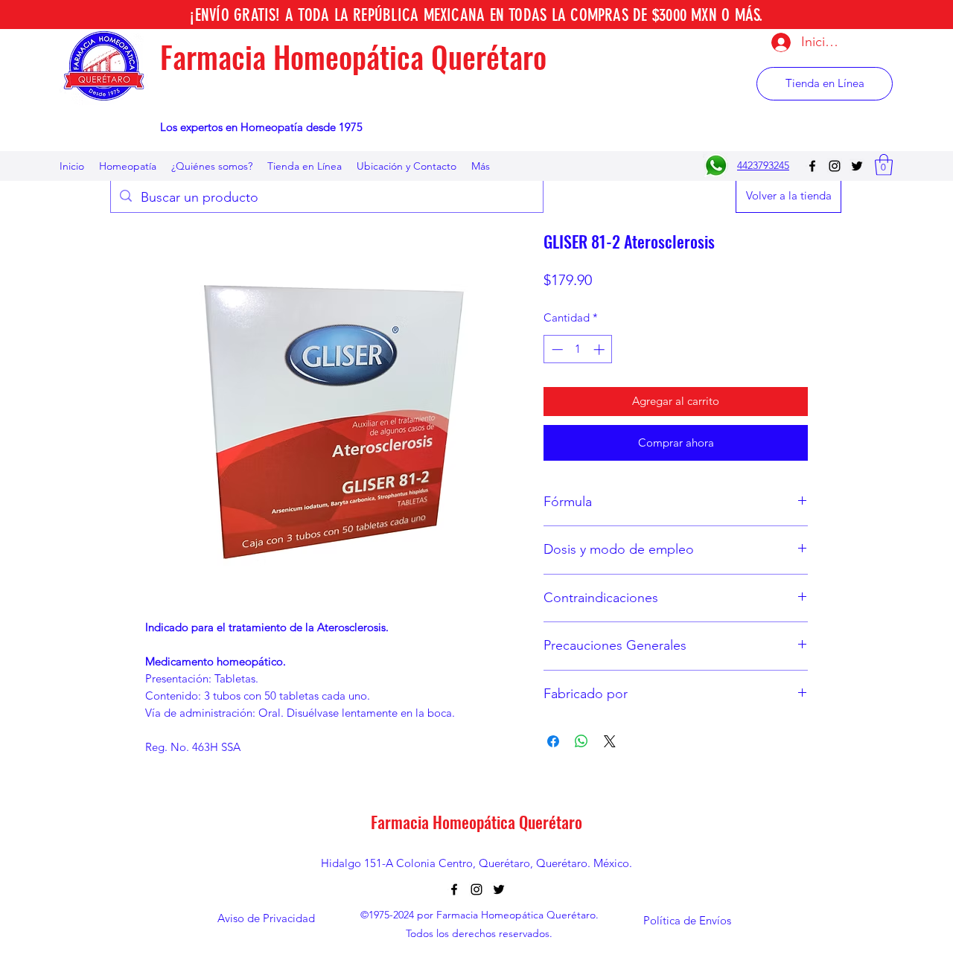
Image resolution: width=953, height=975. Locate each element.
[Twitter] (857, 166)
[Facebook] (812, 166)
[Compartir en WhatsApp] (581, 741)
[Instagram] (834, 166)
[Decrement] (556, 349)
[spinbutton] (578, 349)
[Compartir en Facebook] (553, 741)
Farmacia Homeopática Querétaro (353, 56)
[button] (884, 165)
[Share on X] (610, 741)
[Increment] (600, 349)
